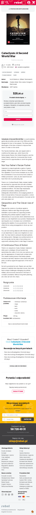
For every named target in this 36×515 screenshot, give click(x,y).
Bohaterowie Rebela (26, 461)
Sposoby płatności (7, 463)
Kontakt (4, 453)
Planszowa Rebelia (7, 486)
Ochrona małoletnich (26, 465)
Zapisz (18, 119)
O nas (21, 451)
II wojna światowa (6, 75)
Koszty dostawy (6, 451)
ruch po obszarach (7, 72)
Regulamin (21, 510)
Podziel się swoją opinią (17, 60)
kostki (15, 75)
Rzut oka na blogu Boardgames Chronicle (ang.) (19, 354)
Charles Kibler (14, 82)
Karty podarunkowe (26, 478)
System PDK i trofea (25, 480)
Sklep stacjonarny (25, 457)
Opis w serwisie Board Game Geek (18, 324)
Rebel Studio (6, 482)
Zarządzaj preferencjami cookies (33, 511)
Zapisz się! (27, 419)
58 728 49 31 (18, 429)
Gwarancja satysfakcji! (26, 459)
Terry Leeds (22, 82)
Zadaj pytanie (18, 391)
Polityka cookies (25, 484)
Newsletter (23, 476)
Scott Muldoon (14, 79)
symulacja (16, 72)
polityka (23, 72)
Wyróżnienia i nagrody (27, 455)
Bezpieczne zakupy (7, 461)
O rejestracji (5, 468)
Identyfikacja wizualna (26, 468)
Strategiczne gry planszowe (19, 9)
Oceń (18, 343)
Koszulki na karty (7, 476)
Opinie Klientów (25, 453)
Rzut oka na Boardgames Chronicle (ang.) (17, 352)
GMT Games (13, 87)
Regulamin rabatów (8, 465)
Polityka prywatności (9, 510)
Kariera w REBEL (24, 488)
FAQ (3, 470)
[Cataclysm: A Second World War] (18, 29)
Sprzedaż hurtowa (7, 480)
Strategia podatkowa (26, 486)
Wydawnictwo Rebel (8, 478)
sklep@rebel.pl (18, 441)
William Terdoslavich (26, 79)
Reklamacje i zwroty (8, 455)
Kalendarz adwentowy (26, 463)
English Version (6, 484)
